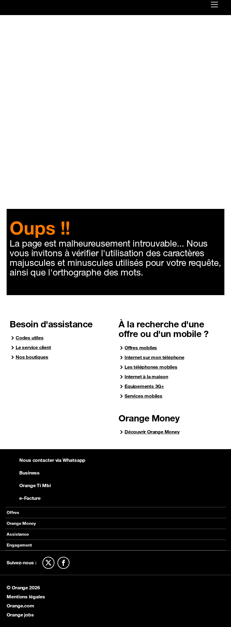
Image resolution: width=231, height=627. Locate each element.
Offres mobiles (141, 348)
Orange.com (20, 605)
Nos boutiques (32, 357)
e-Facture (30, 498)
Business (29, 473)
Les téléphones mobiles (151, 367)
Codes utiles (30, 338)
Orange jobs (20, 614)
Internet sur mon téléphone (154, 357)
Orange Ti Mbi (35, 485)
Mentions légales (26, 596)
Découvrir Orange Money (152, 432)
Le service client (33, 347)
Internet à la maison (146, 377)
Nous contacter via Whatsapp (52, 460)
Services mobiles (143, 396)
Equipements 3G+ (144, 386)
